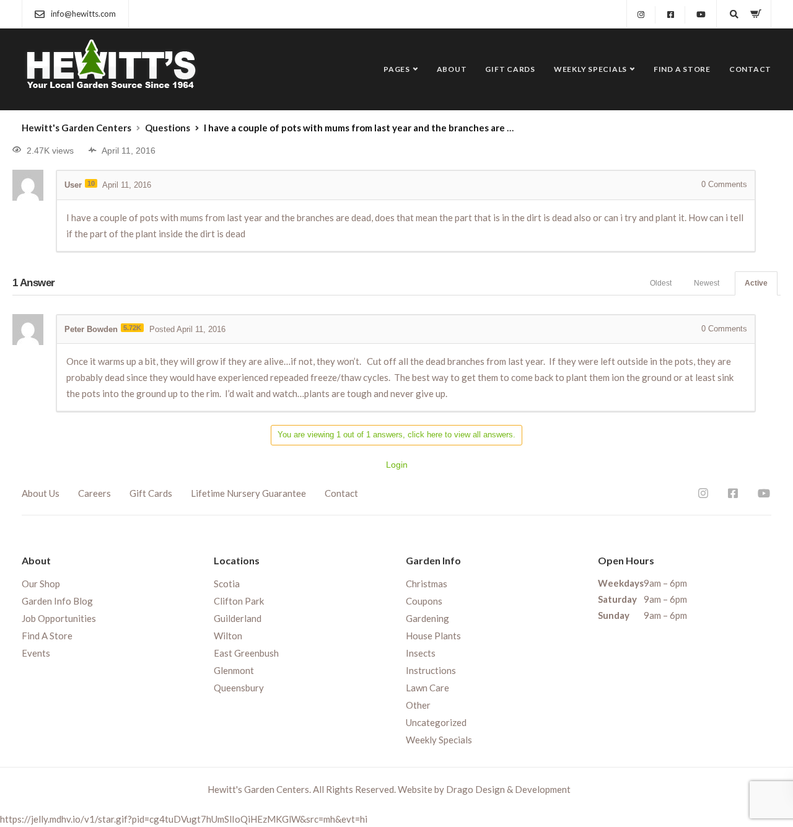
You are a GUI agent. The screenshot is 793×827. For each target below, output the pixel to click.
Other (418, 705)
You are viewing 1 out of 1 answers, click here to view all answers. (396, 434)
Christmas (426, 583)
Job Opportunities (59, 618)
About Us (40, 493)
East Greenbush (246, 653)
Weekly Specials (590, 69)
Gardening (427, 618)
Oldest (661, 283)
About (452, 69)
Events (36, 653)
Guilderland (237, 618)
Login (397, 465)
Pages (396, 69)
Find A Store (682, 69)
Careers (94, 493)
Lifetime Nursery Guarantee (248, 493)
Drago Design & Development (508, 789)
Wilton (228, 635)
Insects (421, 653)
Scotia (227, 583)
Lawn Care (427, 687)
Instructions (431, 670)
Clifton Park (239, 600)
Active (756, 283)
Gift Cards (510, 69)
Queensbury (239, 687)
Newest (706, 283)
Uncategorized (436, 722)
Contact (750, 69)
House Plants (433, 635)
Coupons (424, 600)
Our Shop (41, 583)
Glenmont (234, 670)
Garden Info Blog (57, 600)
